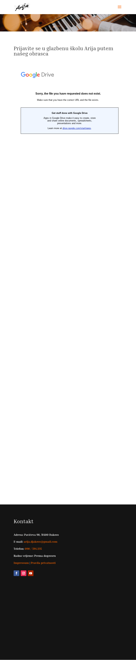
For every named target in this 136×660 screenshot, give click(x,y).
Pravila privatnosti (43, 563)
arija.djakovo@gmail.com (40, 541)
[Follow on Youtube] (30, 573)
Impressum (21, 563)
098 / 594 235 (33, 548)
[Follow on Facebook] (16, 573)
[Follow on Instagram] (23, 573)
